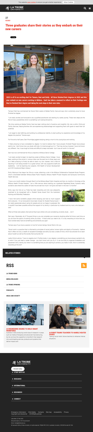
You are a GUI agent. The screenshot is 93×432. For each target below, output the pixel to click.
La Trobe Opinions (13, 285)
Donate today (18, 369)
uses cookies (31, 2)
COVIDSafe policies (35, 414)
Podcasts (10, 290)
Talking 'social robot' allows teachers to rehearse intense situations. (67, 335)
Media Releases (12, 279)
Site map (49, 412)
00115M (71, 425)
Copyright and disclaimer (19, 414)
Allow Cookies (68, 2)
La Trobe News (11, 273)
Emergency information (18, 412)
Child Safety (32, 412)
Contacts (41, 412)
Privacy (66, 412)
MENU (90, 8)
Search (85, 8)
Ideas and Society (13, 296)
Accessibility (58, 412)
